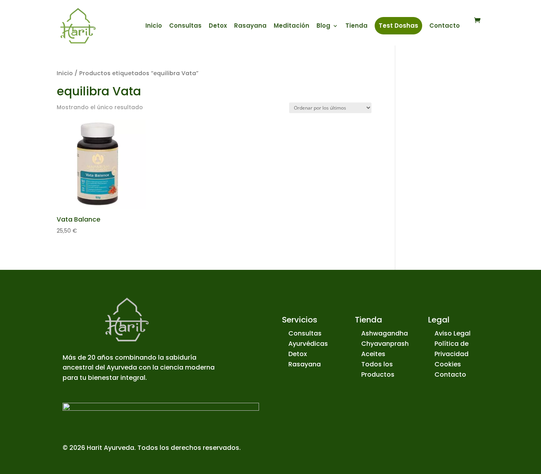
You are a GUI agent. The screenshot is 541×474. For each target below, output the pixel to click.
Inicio (153, 26)
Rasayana (250, 26)
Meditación (291, 26)
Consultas (185, 26)
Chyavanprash (385, 343)
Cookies (447, 364)
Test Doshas (398, 25)
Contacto (444, 26)
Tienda (356, 26)
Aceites (373, 353)
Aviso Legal (452, 333)
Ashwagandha (384, 333)
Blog (323, 26)
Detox (218, 26)
